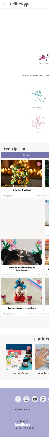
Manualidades (38, 107)
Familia (38, 132)
